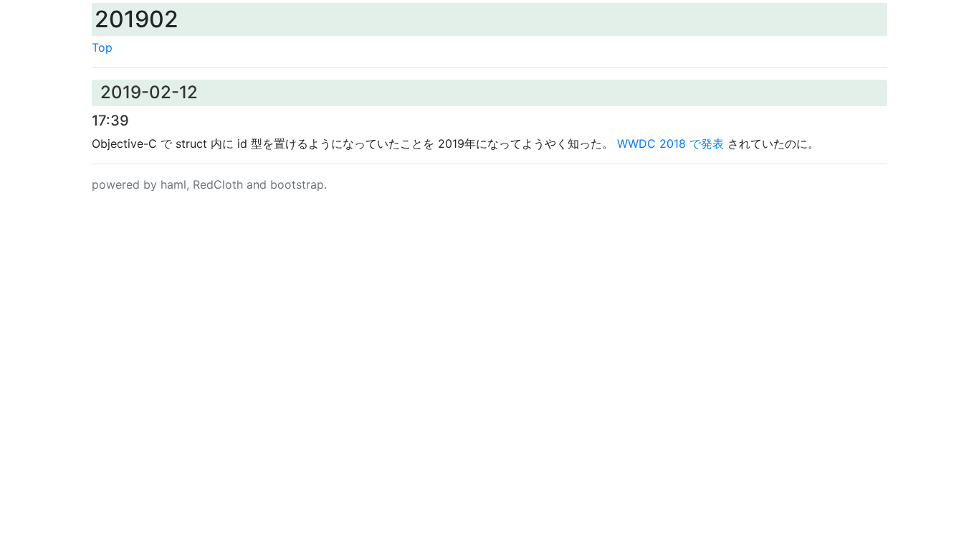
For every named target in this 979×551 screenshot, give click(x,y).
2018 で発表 (670, 143)
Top (102, 47)
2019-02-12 (149, 92)
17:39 (110, 120)
